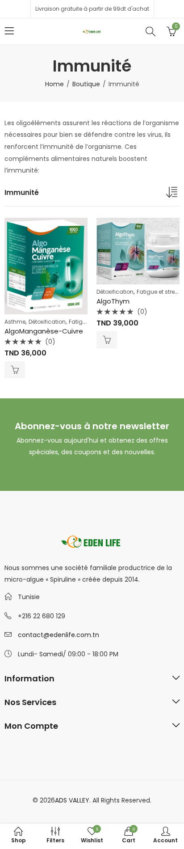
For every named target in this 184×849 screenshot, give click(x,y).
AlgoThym (113, 301)
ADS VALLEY (72, 800)
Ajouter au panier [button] (14, 369)
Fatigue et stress (159, 292)
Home (54, 84)
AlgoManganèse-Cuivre (43, 331)
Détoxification (47, 321)
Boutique (86, 84)
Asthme (14, 321)
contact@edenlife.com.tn (58, 634)
